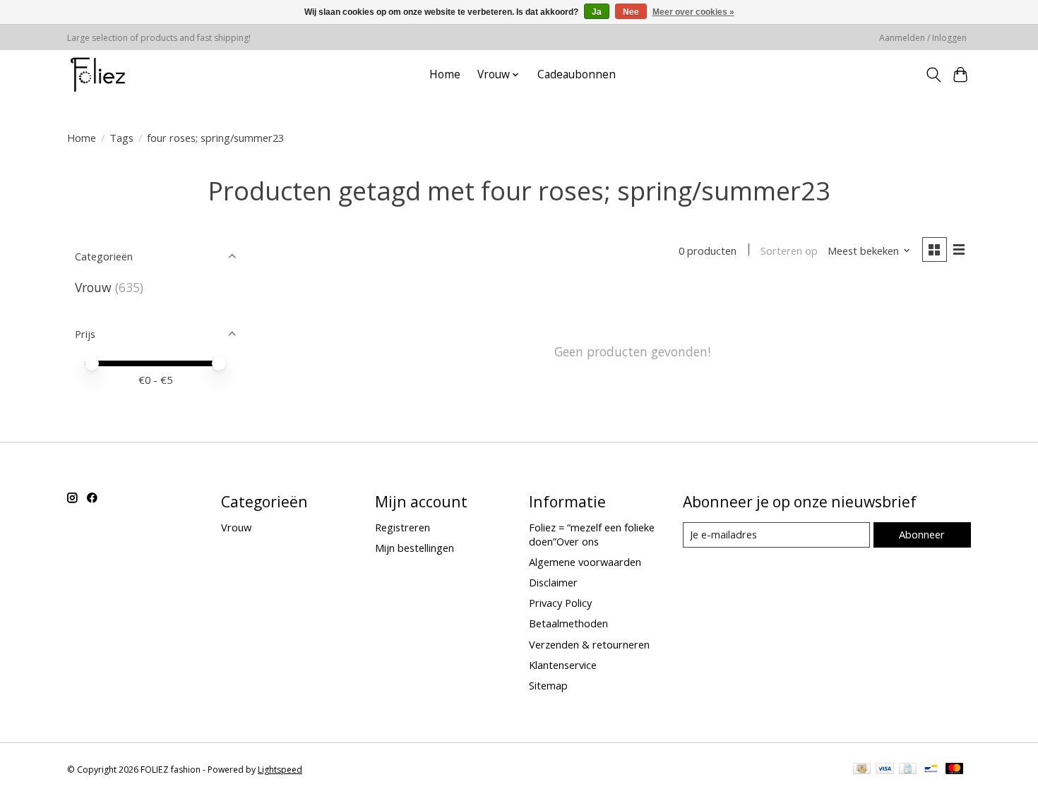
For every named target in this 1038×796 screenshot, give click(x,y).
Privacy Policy (560, 603)
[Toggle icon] (933, 75)
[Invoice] (908, 770)
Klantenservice (563, 665)
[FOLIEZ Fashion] (98, 74)
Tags (121, 138)
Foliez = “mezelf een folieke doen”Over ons (592, 534)
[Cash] (862, 770)
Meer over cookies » (693, 12)
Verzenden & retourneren (589, 644)
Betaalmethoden (568, 623)
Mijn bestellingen (414, 548)
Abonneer (922, 534)
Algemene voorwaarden (585, 562)
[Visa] (885, 770)
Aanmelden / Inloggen (923, 38)
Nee (631, 12)
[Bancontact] (931, 770)
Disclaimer (553, 582)
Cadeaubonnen (576, 74)
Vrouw (93, 287)
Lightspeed (280, 770)
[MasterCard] (954, 770)
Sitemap (548, 685)
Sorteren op (789, 250)
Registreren (402, 527)
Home (444, 74)
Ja (597, 12)
